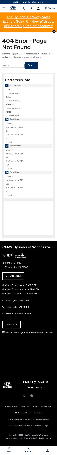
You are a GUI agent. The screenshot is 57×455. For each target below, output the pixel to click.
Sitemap (34, 406)
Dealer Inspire (45, 438)
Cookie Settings (41, 426)
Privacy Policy (11, 406)
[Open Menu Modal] (3, 8)
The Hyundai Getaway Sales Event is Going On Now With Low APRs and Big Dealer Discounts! (28, 22)
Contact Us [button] (11, 324)
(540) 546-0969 (13, 116)
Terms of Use (45, 406)
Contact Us (24, 406)
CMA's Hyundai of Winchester (36, 435)
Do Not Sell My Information (19, 419)
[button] (54, 31)
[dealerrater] (24, 396)
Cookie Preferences (41, 419)
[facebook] (31, 396)
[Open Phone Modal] (24, 8)
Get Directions (13, 276)
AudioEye (38, 413)
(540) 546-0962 (13, 93)
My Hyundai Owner (23, 413)
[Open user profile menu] (39, 8)
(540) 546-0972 (13, 108)
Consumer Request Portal (20, 426)
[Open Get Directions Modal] (31, 8)
